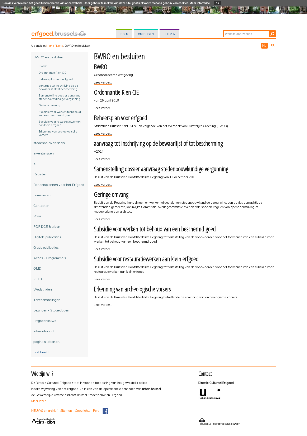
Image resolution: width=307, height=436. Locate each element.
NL (264, 46)
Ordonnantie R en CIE (116, 91)
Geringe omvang (111, 194)
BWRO (100, 66)
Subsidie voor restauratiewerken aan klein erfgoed (146, 258)
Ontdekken (146, 34)
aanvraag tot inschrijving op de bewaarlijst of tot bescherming (158, 143)
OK (217, 3)
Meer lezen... (39, 401)
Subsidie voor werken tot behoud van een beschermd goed (155, 228)
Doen (124, 34)
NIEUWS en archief (44, 411)
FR (272, 46)
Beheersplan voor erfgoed (120, 117)
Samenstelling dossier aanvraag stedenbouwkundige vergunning (161, 168)
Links (59, 45)
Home (50, 45)
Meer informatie (200, 3)
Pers (96, 411)
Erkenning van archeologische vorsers (132, 288)
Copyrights (82, 411)
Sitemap (66, 411)
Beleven (169, 34)
